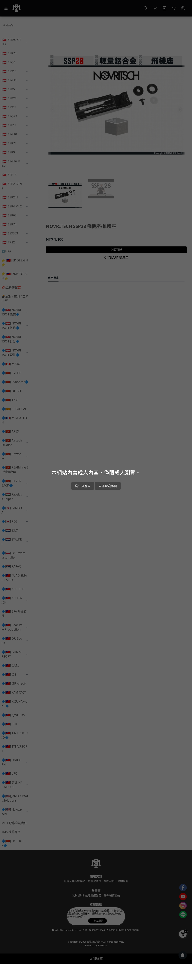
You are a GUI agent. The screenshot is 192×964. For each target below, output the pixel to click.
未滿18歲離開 (108, 486)
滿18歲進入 (82, 486)
